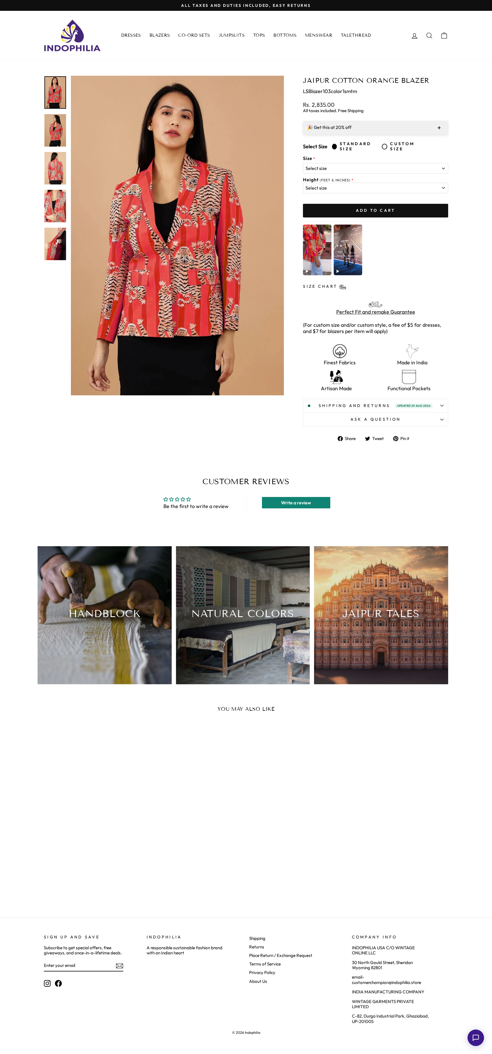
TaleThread (356, 35)
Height (326, 179)
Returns (256, 947)
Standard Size (356, 146)
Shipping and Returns (374, 405)
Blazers (159, 35)
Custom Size (402, 146)
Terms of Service (265, 964)
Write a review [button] (296, 503)
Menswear (318, 35)
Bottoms (284, 35)
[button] (476, 1038)
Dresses (131, 35)
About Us (258, 981)
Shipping (257, 938)
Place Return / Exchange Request (280, 955)
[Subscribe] (119, 965)
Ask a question (375, 419)
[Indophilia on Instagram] (47, 983)
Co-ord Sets (194, 35)
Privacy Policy (262, 972)
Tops (259, 35)
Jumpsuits (232, 35)
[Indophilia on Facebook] (58, 983)
